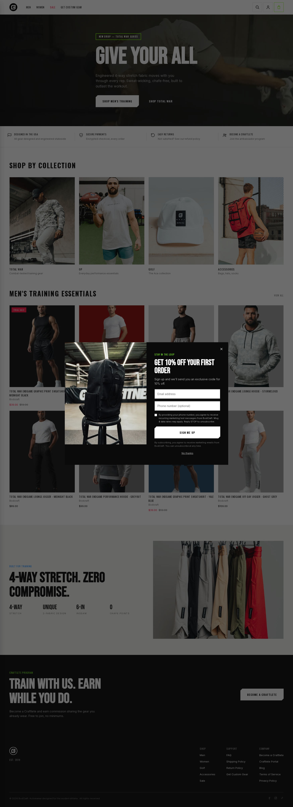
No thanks (187, 453)
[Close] (221, 349)
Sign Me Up (187, 432)
